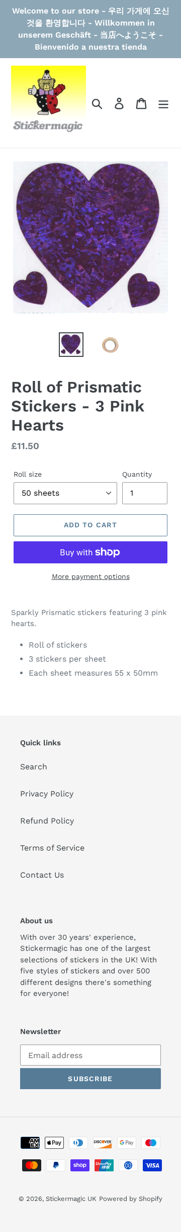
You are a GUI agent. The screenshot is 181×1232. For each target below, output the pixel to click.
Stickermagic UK (71, 1198)
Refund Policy (47, 821)
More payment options (91, 576)
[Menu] (163, 103)
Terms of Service (52, 848)
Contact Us (42, 875)
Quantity (137, 474)
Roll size (28, 474)
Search (33, 766)
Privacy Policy (46, 793)
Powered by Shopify (130, 1198)
